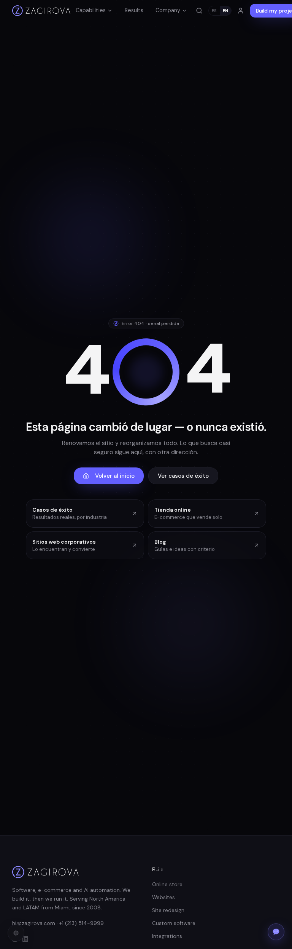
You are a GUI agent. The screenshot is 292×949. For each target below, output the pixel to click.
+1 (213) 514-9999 (81, 923)
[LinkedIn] (25, 939)
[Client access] (241, 11)
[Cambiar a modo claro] (16, 933)
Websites (163, 897)
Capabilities (91, 10)
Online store (167, 884)
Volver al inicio (115, 476)
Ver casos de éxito (183, 476)
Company (168, 10)
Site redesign (168, 910)
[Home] (41, 10)
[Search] (199, 11)
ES (214, 10)
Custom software (173, 923)
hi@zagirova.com (33, 923)
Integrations (167, 936)
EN (225, 10)
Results (134, 10)
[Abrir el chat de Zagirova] (276, 932)
